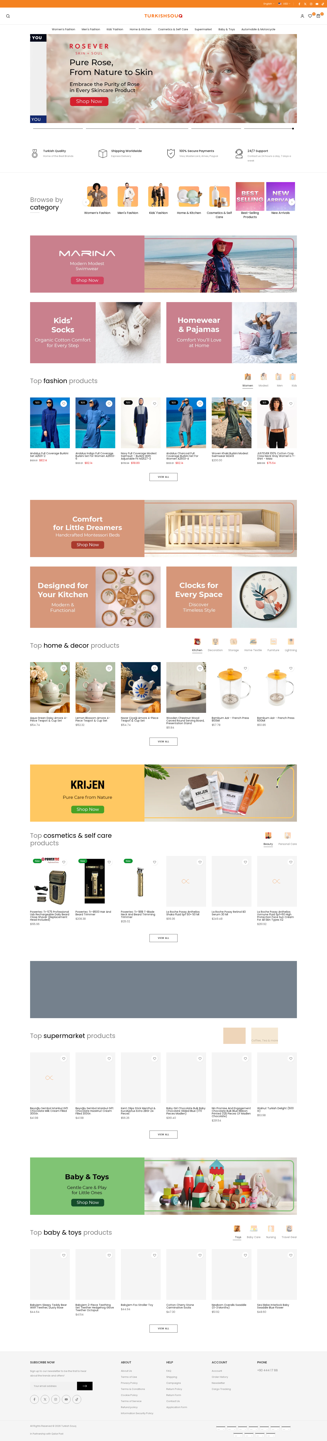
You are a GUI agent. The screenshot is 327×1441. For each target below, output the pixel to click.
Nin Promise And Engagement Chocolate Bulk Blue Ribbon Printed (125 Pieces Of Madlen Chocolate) (231, 1112)
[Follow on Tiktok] (322, 4)
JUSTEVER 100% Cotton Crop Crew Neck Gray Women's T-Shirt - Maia (276, 456)
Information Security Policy (137, 1413)
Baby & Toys (227, 29)
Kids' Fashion (115, 29)
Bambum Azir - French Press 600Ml (275, 719)
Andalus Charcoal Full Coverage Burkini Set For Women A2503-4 (182, 456)
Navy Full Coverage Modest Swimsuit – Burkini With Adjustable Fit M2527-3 (139, 456)
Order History (220, 1377)
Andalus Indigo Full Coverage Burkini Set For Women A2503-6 (95, 456)
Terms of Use (129, 1377)
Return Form (173, 1395)
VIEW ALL (163, 477)
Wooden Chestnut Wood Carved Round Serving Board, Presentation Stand (185, 720)
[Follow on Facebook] (299, 4)
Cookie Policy (129, 1395)
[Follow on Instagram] (310, 4)
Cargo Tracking (221, 1389)
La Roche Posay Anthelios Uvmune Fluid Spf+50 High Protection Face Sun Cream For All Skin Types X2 (275, 916)
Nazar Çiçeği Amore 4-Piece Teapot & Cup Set (139, 719)
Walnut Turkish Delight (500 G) (275, 1110)
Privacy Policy (129, 1383)
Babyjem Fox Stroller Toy (137, 1305)
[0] (310, 16)
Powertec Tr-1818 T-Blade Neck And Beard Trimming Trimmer (138, 914)
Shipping (171, 1377)
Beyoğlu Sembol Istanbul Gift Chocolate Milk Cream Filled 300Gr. (49, 1111)
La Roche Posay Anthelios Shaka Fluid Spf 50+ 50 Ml (183, 913)
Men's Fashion (91, 29)
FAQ (168, 1371)
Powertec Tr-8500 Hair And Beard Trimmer (93, 913)
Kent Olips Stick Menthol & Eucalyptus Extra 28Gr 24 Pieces (138, 1111)
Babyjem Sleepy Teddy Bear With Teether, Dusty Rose (48, 1306)
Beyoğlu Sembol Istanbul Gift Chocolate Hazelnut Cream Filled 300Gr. (95, 1111)
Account (217, 1371)
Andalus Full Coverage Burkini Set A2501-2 (49, 454)
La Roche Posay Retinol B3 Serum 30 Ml (229, 913)
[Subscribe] (85, 1386)
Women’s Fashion (63, 29)
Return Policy (174, 1389)
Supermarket (203, 29)
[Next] (291, 202)
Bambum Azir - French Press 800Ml (230, 719)
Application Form (176, 1407)
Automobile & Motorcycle (258, 29)
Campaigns (173, 1383)
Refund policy (129, 1407)
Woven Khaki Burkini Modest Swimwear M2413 (230, 454)
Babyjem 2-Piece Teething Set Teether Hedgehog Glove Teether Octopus (95, 1307)
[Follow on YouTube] (316, 4)
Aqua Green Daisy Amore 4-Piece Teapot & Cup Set (48, 719)
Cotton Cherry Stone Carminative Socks (180, 1306)
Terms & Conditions (133, 1389)
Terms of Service (131, 1401)
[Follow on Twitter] (305, 4)
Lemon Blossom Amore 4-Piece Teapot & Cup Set (93, 719)
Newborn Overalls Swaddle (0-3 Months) (229, 1306)
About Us (126, 1371)
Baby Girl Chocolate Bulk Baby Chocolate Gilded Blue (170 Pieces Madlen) (186, 1111)
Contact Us (173, 1401)
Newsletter (218, 1383)
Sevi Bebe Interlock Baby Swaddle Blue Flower (273, 1306)
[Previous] (86, 202)
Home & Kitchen (140, 29)
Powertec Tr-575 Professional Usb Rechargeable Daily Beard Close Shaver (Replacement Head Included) (49, 916)
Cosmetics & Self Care (173, 29)
